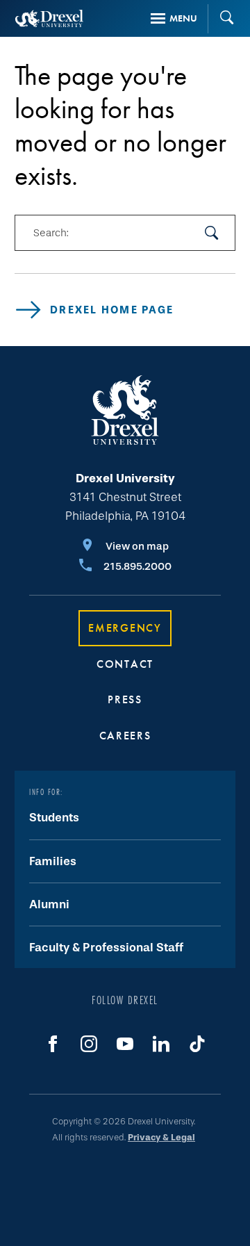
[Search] (221, 18)
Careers (125, 735)
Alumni (49, 904)
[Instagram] (89, 1043)
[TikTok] (197, 1043)
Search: (50, 233)
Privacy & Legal (161, 1137)
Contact (125, 664)
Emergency (124, 628)
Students (54, 817)
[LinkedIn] (161, 1043)
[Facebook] (53, 1043)
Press (125, 699)
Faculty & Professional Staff (106, 947)
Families (52, 861)
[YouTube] (125, 1043)
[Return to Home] (49, 18)
